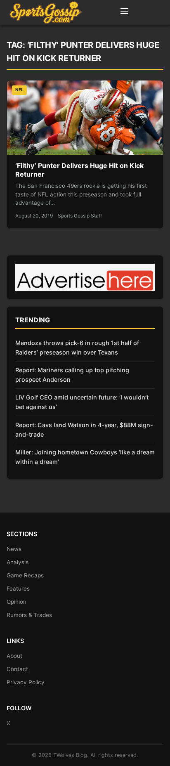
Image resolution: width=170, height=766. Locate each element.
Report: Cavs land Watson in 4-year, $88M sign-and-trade (84, 429)
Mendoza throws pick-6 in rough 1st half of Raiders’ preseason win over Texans (77, 347)
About (14, 656)
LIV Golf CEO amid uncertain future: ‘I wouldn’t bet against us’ (82, 402)
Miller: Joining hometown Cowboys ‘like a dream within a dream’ (85, 457)
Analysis (17, 562)
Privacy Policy (26, 682)
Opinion (16, 601)
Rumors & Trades (29, 615)
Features (18, 588)
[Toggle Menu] (124, 12)
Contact (17, 669)
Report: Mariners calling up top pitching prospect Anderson (72, 374)
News (14, 549)
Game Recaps (25, 575)
